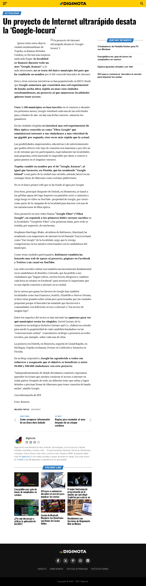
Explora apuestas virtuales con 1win (115, 67)
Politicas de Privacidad (77, 568)
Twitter (20, 459)
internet (36, 410)
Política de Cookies (100, 568)
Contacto (41, 568)
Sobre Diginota (56, 568)
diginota (30, 438)
